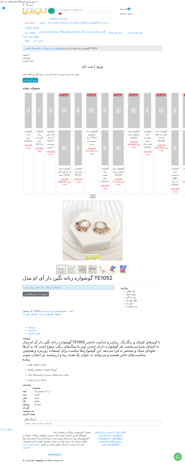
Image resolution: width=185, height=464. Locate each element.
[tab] (95, 327)
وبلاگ (27, 40)
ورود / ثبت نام (30, 80)
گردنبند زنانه (70, 22)
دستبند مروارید (107, 432)
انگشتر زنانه (81, 22)
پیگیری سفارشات (98, 31)
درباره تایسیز (34, 444)
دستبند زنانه (60, 22)
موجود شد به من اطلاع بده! (35, 294)
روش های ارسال (115, 32)
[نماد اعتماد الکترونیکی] (137, 439)
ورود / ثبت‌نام (125, 13)
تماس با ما (38, 40)
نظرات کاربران (34, 333)
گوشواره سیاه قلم (111, 435)
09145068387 (54, 454)
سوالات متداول (58, 31)
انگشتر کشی (109, 441)
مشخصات (32, 330)
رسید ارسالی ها (84, 31)
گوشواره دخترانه (46, 314)
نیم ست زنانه (102, 22)
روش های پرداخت (135, 32)
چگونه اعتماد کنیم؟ (31, 36)
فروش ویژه (30, 22)
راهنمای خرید (30, 32)
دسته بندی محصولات (58, 18)
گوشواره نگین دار (30, 314)
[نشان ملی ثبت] (152, 439)
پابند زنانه (52, 22)
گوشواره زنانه (91, 22)
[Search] (60, 14)
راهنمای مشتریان (32, 27)
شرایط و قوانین (71, 31)
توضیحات (31, 327)
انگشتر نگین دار (119, 432)
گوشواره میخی (108, 444)
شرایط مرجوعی (45, 31)
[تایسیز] (29, 4)
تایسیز (42, 22)
